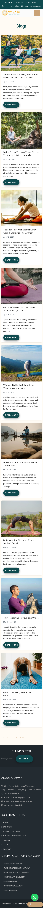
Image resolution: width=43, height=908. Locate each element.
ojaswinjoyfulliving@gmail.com (18, 801)
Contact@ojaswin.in (13, 805)
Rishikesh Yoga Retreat (14, 863)
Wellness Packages (11, 831)
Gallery (6, 840)
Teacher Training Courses (14, 836)
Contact (7, 849)
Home (5, 822)
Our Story (7, 827)
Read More (11, 104)
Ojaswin (21, 903)
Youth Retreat (10, 890)
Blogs (5, 845)
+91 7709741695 (12, 6)
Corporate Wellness (13, 886)
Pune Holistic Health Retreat (17, 868)
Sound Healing (10, 881)
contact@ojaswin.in (33, 6)
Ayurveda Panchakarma (14, 877)
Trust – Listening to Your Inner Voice (21, 617)
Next (22, 738)
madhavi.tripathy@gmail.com (17, 797)
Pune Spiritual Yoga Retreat (16, 872)
